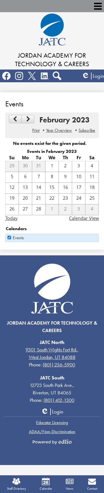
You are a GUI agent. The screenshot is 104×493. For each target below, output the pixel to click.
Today (11, 218)
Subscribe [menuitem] (86, 130)
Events (18, 238)
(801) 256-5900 (59, 364)
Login (93, 76)
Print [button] (35, 130)
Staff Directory (16, 488)
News (69, 488)
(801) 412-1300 (59, 400)
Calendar (46, 488)
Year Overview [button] (59, 130)
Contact (92, 488)
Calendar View (84, 218)
